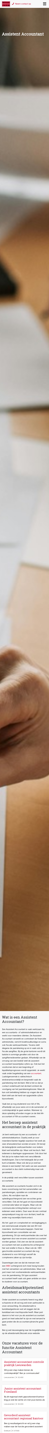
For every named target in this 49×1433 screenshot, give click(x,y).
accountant (36, 1073)
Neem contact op (23, 3)
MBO (8, 1266)
